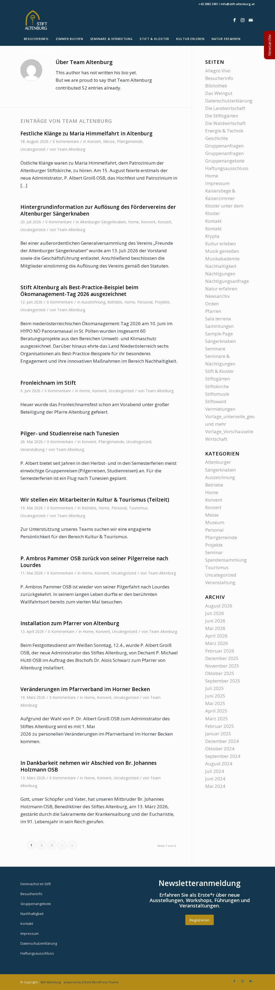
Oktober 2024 (219, 749)
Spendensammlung (226, 560)
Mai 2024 (215, 786)
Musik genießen (222, 251)
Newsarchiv (217, 296)
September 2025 (222, 681)
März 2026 (216, 643)
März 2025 (216, 718)
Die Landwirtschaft (225, 108)
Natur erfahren (221, 288)
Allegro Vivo (217, 71)
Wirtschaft (216, 439)
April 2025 (216, 711)
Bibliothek (216, 86)
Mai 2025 (215, 703)
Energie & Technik (224, 131)
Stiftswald (215, 401)
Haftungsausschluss (226, 168)
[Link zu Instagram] (242, 20)
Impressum (217, 183)
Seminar (214, 552)
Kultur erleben (220, 243)
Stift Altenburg (50, 982)
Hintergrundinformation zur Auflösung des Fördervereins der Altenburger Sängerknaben (98, 210)
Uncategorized (32, 149)
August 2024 (218, 764)
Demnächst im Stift (35, 883)
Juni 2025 (215, 696)
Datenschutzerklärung (228, 101)
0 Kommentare (66, 141)
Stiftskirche (217, 386)
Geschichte (216, 138)
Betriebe (114, 302)
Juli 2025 (214, 688)
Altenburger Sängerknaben (103, 221)
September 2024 (222, 756)
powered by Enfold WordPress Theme (91, 982)
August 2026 (218, 606)
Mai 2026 (215, 628)
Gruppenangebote (224, 161)
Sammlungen (219, 326)
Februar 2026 (219, 651)
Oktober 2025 (219, 673)
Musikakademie (222, 258)
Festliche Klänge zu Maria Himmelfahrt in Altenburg (86, 133)
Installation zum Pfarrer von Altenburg (69, 623)
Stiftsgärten (217, 379)
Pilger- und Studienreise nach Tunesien (69, 433)
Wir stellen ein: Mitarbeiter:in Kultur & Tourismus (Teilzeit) (94, 499)
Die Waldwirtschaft (225, 123)
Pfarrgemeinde (130, 141)
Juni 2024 (215, 779)
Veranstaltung (32, 449)
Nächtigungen (220, 273)
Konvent (148, 221)
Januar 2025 (218, 734)
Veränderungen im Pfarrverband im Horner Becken (85, 689)
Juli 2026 (214, 613)
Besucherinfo (219, 78)
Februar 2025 (219, 726)
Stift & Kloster (219, 371)
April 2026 (216, 636)
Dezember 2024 (222, 741)
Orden (212, 304)
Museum (214, 522)
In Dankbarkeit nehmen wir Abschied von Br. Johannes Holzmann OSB (88, 766)
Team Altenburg (71, 149)
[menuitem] (36, 39)
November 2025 (222, 666)
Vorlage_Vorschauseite (229, 431)
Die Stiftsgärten (221, 116)
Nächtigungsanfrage (227, 281)
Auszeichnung (93, 302)
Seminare (215, 349)
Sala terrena (218, 319)
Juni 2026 (215, 621)
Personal (145, 302)
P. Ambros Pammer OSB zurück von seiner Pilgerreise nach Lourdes (94, 562)
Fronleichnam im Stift (48, 382)
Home (133, 221)
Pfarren (213, 311)
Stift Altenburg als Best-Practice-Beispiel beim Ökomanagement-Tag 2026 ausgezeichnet (79, 291)
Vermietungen (220, 409)
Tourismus (138, 507)
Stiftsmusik (217, 394)
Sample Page (219, 334)
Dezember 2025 (222, 658)
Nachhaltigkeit (220, 266)
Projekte (162, 302)
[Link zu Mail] (251, 20)
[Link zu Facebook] (234, 20)
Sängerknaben (220, 341)
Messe (109, 141)
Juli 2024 (214, 771)
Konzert (94, 141)
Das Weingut (218, 93)
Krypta (212, 236)
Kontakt (213, 221)
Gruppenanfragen (224, 146)
